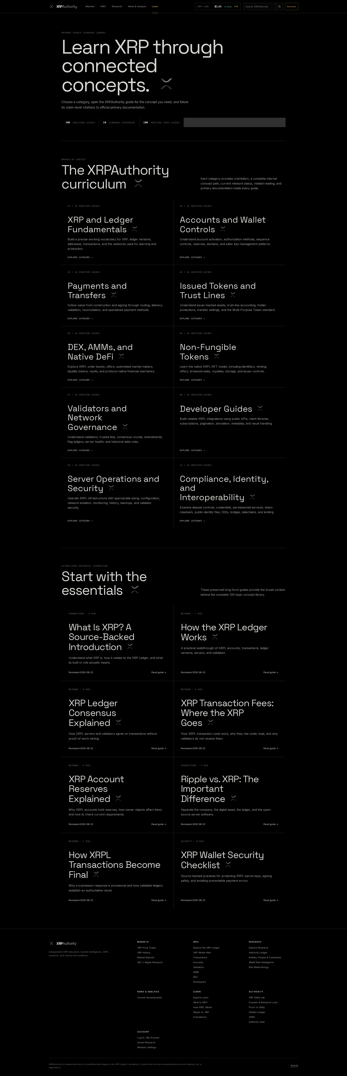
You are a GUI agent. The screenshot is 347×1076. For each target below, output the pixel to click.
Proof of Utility (257, 1007)
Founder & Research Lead (263, 1002)
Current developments (149, 997)
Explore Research (258, 947)
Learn (155, 6)
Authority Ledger (258, 952)
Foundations (199, 1017)
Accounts (198, 962)
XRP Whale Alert (202, 952)
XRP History (143, 952)
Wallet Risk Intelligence (261, 962)
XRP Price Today (146, 947)
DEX (195, 977)
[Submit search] (279, 6)
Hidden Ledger (257, 1012)
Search (294, 1065)
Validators (198, 967)
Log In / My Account (148, 1037)
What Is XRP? (200, 1002)
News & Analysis (137, 6)
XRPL (103, 6)
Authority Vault (257, 1022)
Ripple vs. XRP (201, 1012)
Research (117, 6)
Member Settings (146, 1047)
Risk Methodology (259, 967)
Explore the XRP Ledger (206, 947)
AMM (196, 972)
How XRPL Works (202, 1007)
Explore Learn (200, 997)
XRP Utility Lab (257, 997)
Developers (199, 981)
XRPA (252, 1017)
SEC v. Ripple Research (150, 962)
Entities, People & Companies (265, 957)
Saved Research (146, 1042)
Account (291, 6)
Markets (90, 6)
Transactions (200, 957)
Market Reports (145, 957)
